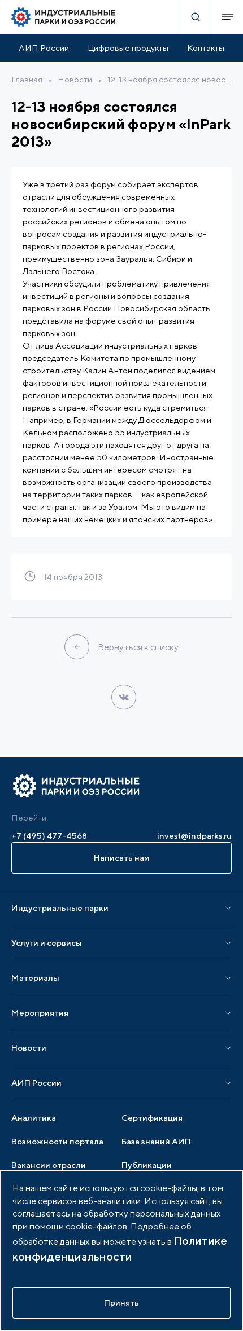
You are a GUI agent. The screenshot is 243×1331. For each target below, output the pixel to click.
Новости (75, 79)
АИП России (44, 47)
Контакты (205, 47)
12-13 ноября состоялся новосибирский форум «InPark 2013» (169, 79)
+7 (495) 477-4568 (49, 835)
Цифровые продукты (128, 47)
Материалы (35, 977)
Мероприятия (39, 1012)
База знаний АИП (156, 1141)
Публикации (147, 1165)
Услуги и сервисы (46, 942)
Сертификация (152, 1117)
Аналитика (33, 1117)
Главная (26, 79)
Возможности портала (57, 1141)
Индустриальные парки (60, 908)
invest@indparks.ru (194, 835)
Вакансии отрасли (48, 1165)
